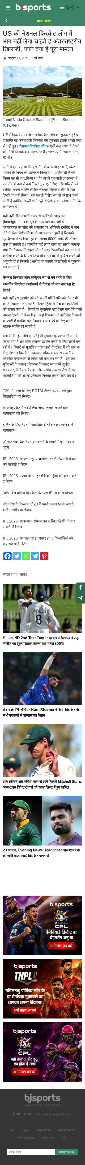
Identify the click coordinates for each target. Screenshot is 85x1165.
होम (12, 1130)
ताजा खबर (44, 21)
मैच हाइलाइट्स (26, 1137)
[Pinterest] (44, 556)
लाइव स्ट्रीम (44, 1130)
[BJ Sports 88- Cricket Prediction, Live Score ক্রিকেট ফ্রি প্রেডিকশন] (33, 8)
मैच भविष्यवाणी (66, 1130)
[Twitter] (17, 556)
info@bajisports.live (56, 1114)
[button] (8, 7)
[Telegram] (35, 556)
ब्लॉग (64, 1137)
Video (25, 1130)
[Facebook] (7, 556)
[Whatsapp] (26, 556)
